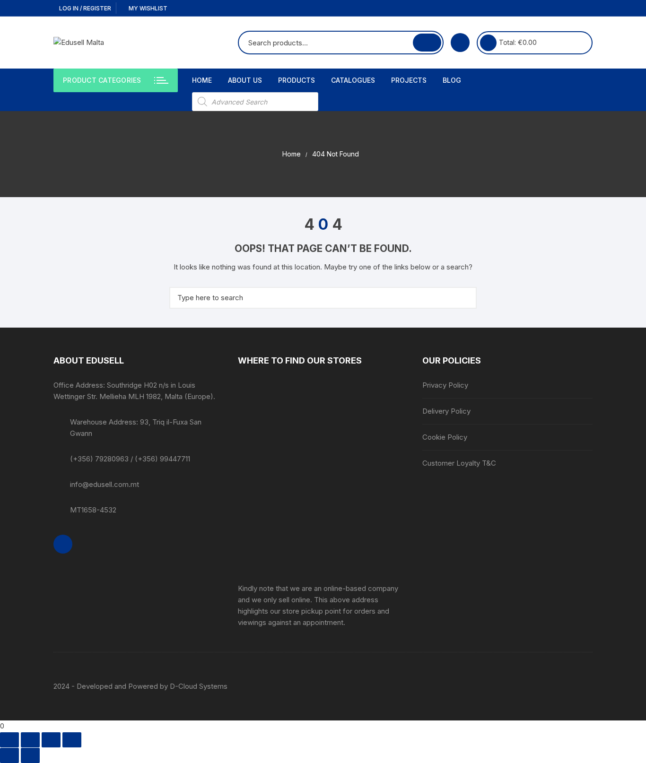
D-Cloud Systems (198, 686)
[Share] (51, 739)
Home (202, 80)
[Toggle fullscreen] (30, 739)
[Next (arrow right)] (30, 755)
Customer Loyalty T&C (459, 463)
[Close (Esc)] (71, 739)
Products (296, 80)
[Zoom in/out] (9, 739)
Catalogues (353, 80)
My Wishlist (147, 8)
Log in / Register (84, 8)
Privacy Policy (445, 385)
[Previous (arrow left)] (9, 755)
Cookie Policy (444, 437)
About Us (245, 80)
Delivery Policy (446, 411)
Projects (409, 80)
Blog (452, 80)
